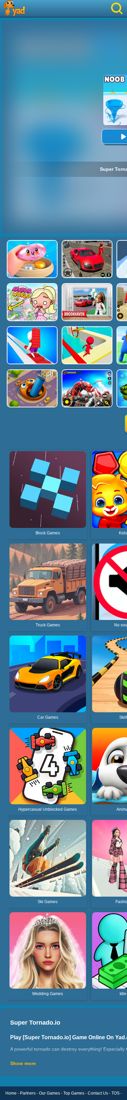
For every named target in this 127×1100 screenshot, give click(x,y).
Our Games (49, 1093)
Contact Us (98, 1093)
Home (11, 1093)
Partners (28, 1093)
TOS (115, 1093)
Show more (23, 1063)
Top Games (73, 1093)
